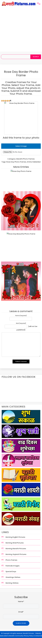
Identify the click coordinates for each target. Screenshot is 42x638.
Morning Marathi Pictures (16, 548)
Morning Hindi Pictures (15, 543)
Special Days (11, 571)
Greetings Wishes (13, 577)
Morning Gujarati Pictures (16, 554)
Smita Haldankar (34, 162)
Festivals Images (12, 566)
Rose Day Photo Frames (16, 162)
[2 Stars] (4, 101)
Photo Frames (11, 560)
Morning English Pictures (15, 537)
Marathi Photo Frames (25, 159)
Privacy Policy (28, 636)
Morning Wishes (12, 583)
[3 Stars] (5, 101)
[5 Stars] (9, 101)
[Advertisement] (21, 31)
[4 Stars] (7, 101)
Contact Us (38, 636)
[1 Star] (2, 101)
